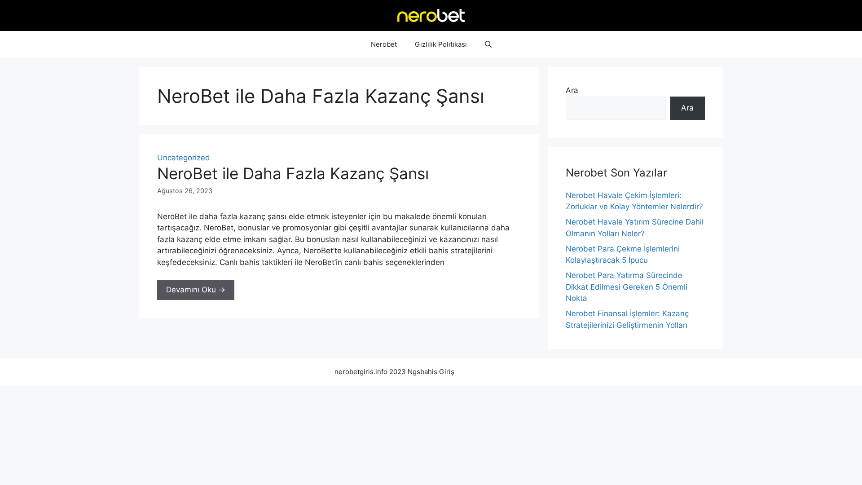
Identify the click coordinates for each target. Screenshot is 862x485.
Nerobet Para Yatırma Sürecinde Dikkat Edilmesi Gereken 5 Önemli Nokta (626, 287)
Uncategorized (183, 157)
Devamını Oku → (195, 289)
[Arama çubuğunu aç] (488, 44)
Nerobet (384, 44)
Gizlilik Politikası (441, 44)
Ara (572, 90)
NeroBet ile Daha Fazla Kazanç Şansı (293, 173)
